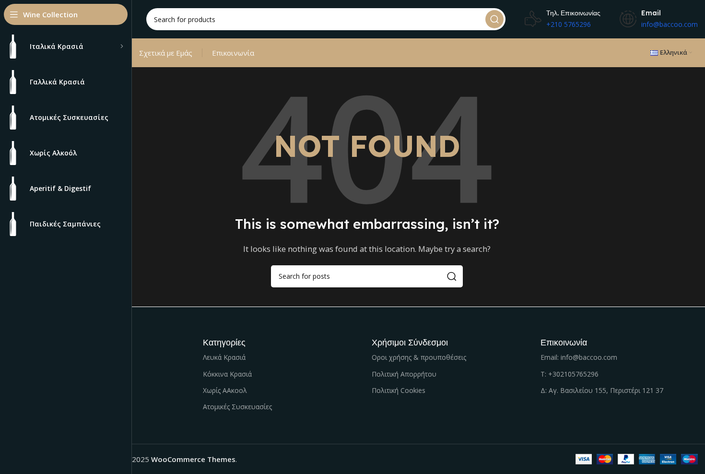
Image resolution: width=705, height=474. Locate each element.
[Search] (494, 19)
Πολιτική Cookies (398, 390)
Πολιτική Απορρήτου (404, 374)
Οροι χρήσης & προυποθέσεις (419, 357)
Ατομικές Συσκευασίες (237, 406)
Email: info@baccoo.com (578, 357)
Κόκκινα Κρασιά (227, 374)
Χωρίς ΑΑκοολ (225, 390)
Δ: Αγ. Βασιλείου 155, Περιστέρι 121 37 (601, 390)
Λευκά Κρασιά (224, 357)
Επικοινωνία (233, 53)
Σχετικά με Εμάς (165, 53)
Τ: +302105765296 (569, 374)
